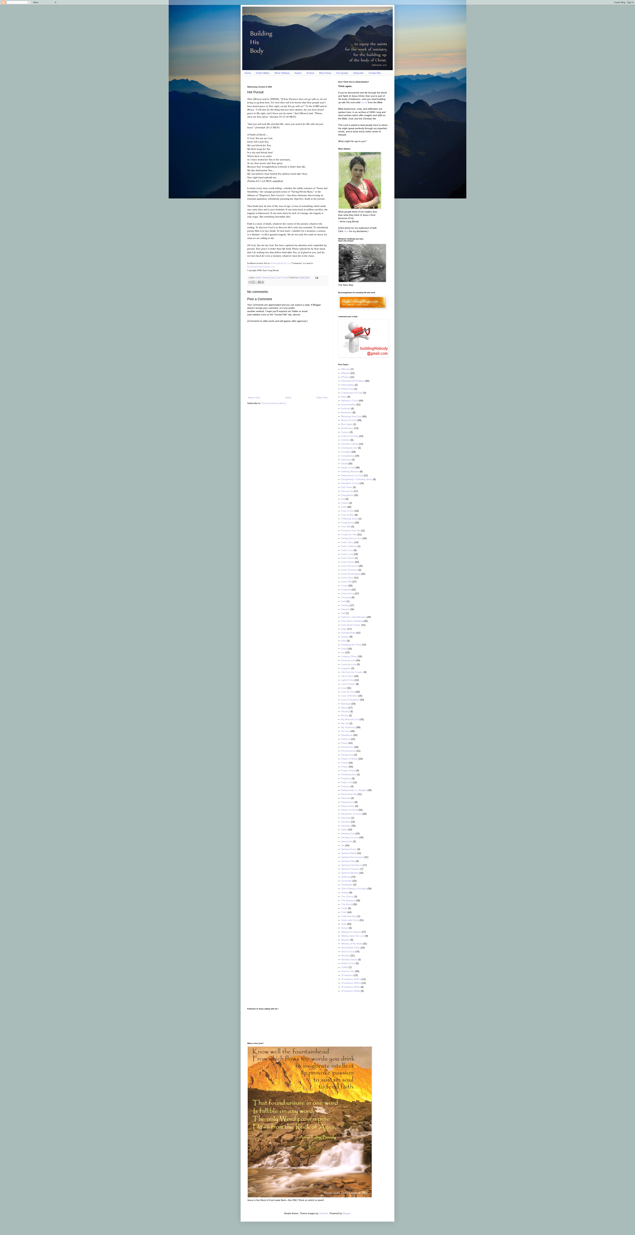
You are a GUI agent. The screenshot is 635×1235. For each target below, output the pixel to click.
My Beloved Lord (350, 719)
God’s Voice (347, 577)
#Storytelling (347, 384)
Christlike (346, 451)
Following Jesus (349, 518)
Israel (344, 648)
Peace (344, 743)
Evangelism (347, 495)
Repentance (347, 802)
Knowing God (348, 660)
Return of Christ (349, 810)
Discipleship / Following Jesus (356, 479)
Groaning (346, 597)
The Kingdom (348, 900)
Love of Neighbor (350, 699)
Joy (343, 652)
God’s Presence (349, 566)
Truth (344, 912)
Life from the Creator (352, 672)
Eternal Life (347, 491)
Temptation (347, 884)
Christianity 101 (349, 448)
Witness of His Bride (351, 943)
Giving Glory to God (351, 538)
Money (344, 715)
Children (345, 440)
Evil (343, 499)
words (364, 102)
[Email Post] (316, 278)
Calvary (345, 432)
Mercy (344, 707)
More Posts (325, 73)
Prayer (344, 766)
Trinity (344, 908)
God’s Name (347, 562)
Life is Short (347, 676)
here (346, 231)
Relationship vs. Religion (354, 790)
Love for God (348, 691)
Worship (345, 955)
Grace (344, 585)
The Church (347, 896)
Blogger (347, 1213)
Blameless (346, 412)
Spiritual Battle (348, 853)
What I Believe (282, 73)
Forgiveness (347, 522)
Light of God (347, 680)
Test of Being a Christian (354, 888)
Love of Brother (349, 695)
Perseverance (348, 750)
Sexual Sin (346, 841)
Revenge (346, 817)
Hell (343, 613)
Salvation (346, 825)
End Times (346, 487)
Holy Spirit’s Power (351, 625)
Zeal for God (282, 278)
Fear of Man (347, 514)
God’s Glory (347, 542)
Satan (344, 829)
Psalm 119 (346, 782)
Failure (344, 503)
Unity (343, 924)
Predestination (348, 774)
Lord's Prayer (348, 684)
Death (258, 278)
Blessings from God (351, 416)
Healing (345, 605)
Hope (344, 629)
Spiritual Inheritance (351, 865)
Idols (343, 640)
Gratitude (346, 589)
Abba (344, 396)
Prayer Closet (348, 770)
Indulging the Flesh (351, 644)
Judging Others (349, 656)
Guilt (343, 601)
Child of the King (349, 436)
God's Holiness (349, 546)
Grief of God (347, 593)
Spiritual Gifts (348, 861)
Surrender (346, 880)
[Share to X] (256, 282)
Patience (345, 739)
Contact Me (375, 73)
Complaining (347, 455)
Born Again (347, 424)
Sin (342, 845)
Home (248, 73)
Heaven (345, 609)
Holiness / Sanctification (353, 617)
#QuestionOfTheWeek (352, 381)
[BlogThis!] (253, 282)
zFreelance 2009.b (351, 983)
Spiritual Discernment (352, 857)
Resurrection (348, 806)
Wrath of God (348, 963)
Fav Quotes (342, 73)
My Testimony (348, 727)
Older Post (321, 397)
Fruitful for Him (349, 534)
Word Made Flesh (350, 947)
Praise (344, 762)
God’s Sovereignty (350, 574)
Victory (344, 928)
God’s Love (347, 554)
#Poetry (345, 377)
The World (346, 904)
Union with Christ (350, 920)
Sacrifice (345, 821)
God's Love (347, 550)
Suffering (346, 876)
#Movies (345, 369)
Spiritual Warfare (350, 873)
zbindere (323, 1213)
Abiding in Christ (349, 400)
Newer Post (254, 397)
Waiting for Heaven (351, 932)
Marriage (346, 703)
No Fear (345, 731)
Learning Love (348, 664)
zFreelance (347, 975)
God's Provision (349, 570)
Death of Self (348, 467)
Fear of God (347, 511)
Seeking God (268, 278)
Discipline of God (350, 483)
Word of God (348, 951)
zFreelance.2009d (350, 991)
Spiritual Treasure (350, 869)
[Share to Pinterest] (262, 282)
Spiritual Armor (349, 849)
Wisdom (345, 939)
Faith (343, 507)
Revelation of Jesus (351, 813)
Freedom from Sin (350, 530)
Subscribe (358, 73)
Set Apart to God (350, 837)
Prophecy (346, 778)
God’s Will (346, 581)
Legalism (346, 668)
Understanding (349, 916)
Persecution (347, 747)
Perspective (347, 754)
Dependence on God (352, 475)
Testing (345, 892)
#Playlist (345, 373)
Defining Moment (350, 471)
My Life (345, 723)
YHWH (344, 967)
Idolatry (345, 636)
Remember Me (349, 794)
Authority (345, 408)
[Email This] (250, 282)
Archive (310, 73)
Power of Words (349, 758)
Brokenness (347, 428)
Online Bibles (263, 73)
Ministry (345, 711)
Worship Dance (349, 959)
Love (343, 688)
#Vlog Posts (347, 388)
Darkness (346, 459)
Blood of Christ (349, 420)
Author (298, 73)
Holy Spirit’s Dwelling (352, 621)
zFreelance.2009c (350, 987)
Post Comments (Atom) (274, 403)
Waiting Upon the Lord (352, 936)
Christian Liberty (349, 444)
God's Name (347, 558)
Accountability (348, 404)
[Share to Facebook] (259, 282)
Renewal (345, 798)
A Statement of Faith (351, 392)
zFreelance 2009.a (351, 979)
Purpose (345, 786)
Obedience (347, 735)
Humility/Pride (348, 632)
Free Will (345, 526)
